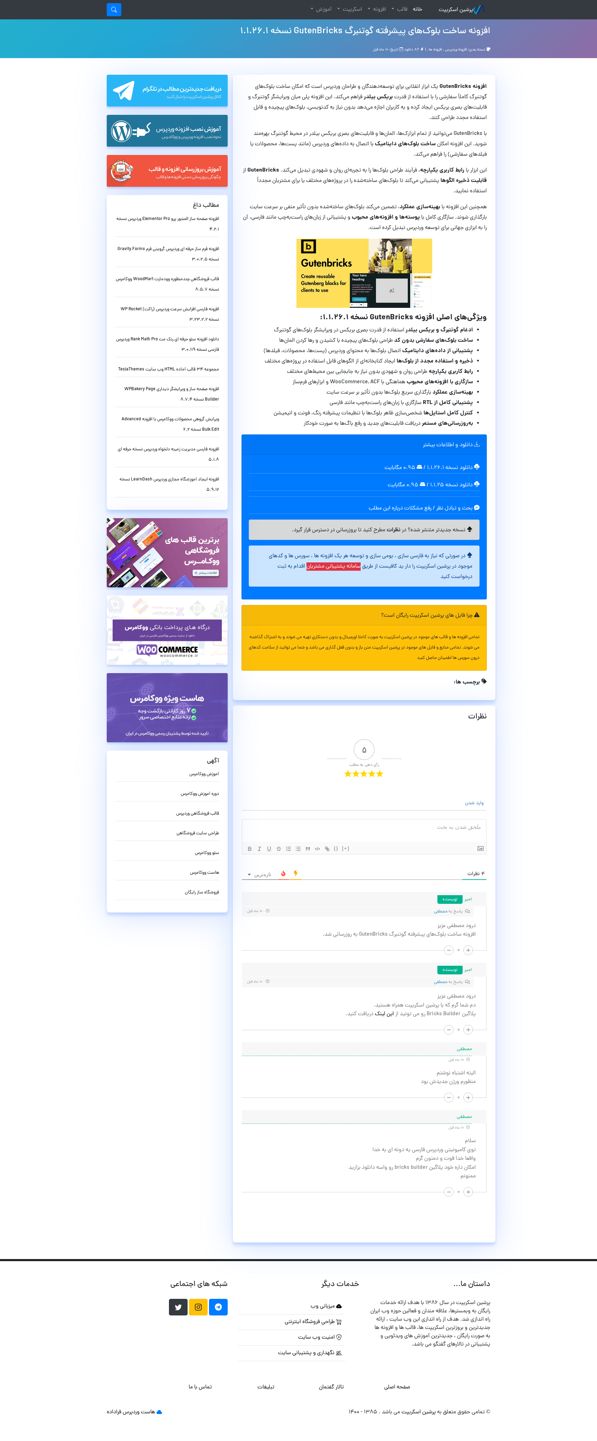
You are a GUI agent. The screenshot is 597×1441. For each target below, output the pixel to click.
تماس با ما (200, 1387)
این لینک (383, 1014)
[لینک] (327, 849)
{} (336, 848)
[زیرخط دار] (269, 849)
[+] (346, 848)
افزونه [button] (379, 10)
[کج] (259, 849)
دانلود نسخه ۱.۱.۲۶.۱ (450, 468)
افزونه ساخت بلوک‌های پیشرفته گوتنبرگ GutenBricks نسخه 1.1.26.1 (365, 31)
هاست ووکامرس (204, 873)
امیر (468, 899)
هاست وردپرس (139, 1412)
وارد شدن (475, 803)
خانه (416, 9)
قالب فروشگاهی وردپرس (197, 813)
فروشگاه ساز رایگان (202, 892)
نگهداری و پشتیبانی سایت (307, 1353)
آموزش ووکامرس (204, 774)
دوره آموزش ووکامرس (200, 794)
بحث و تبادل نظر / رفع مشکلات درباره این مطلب (421, 508)
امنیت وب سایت (317, 1337)
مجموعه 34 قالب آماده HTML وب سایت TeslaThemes (168, 369)
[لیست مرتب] (288, 849)
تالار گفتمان (331, 1387)
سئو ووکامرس (207, 853)
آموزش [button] (323, 10)
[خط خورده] (279, 849)
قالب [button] (401, 10)
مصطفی (440, 911)
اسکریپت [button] (351, 10)
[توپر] (250, 849)
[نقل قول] (308, 849)
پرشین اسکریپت (456, 10)
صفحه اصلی (397, 1387)
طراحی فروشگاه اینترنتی (310, 1322)
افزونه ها (435, 50)
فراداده (114, 1412)
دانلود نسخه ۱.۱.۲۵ (451, 485)
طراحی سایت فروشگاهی (198, 833)
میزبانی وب (323, 1306)
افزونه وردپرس (456, 50)
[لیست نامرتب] (298, 849)
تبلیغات (265, 1387)
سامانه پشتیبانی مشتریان (333, 566)
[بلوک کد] (317, 849)
